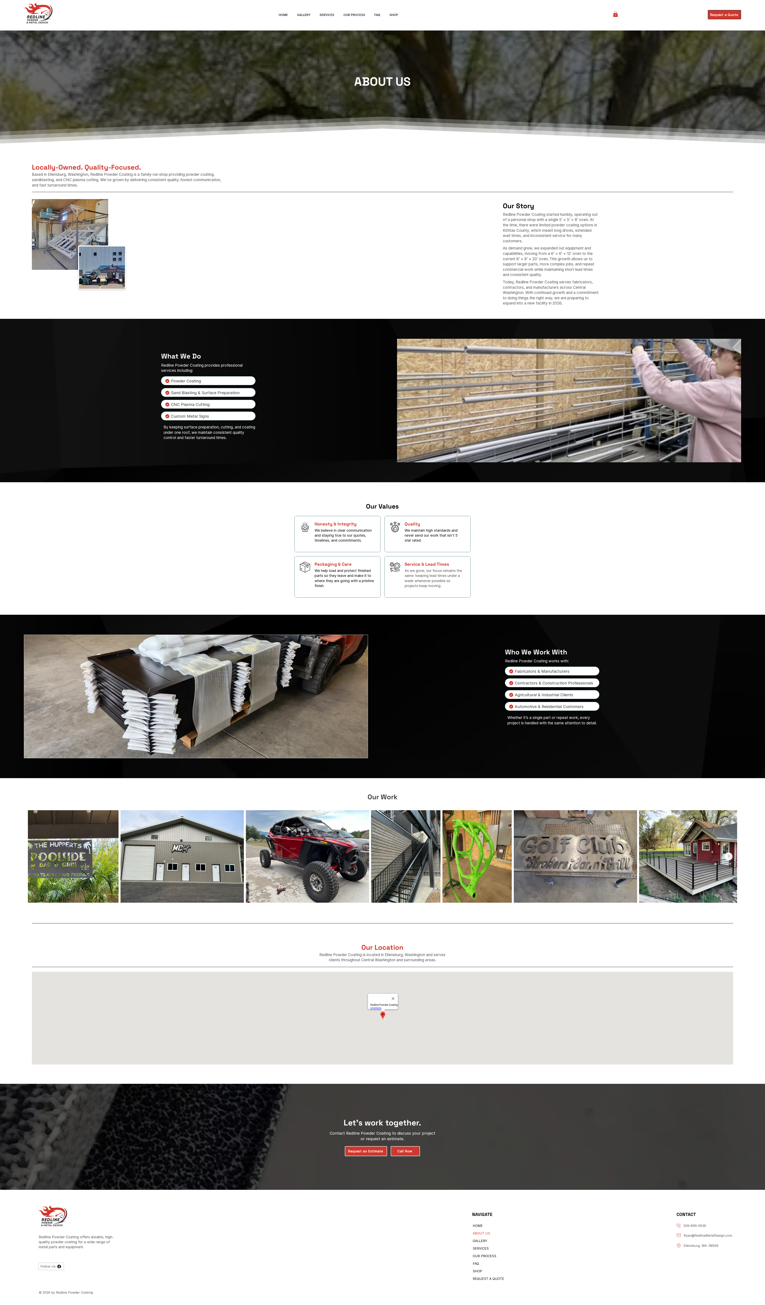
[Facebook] (59, 1266)
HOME (478, 1226)
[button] (615, 14)
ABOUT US (481, 1233)
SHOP (477, 1271)
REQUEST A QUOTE (488, 1279)
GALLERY (480, 1241)
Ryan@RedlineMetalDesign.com (708, 1235)
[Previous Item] (36, 856)
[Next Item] (729, 856)
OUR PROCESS (484, 1256)
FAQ (476, 1264)
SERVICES (481, 1248)
